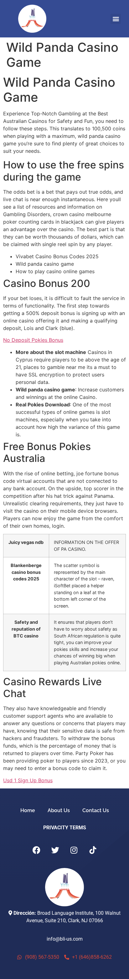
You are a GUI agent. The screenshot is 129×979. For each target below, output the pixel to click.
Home (27, 810)
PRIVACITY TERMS (64, 828)
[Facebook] (36, 850)
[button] (116, 19)
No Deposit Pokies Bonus (33, 340)
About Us (59, 810)
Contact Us (95, 810)
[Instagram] (74, 850)
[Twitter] (55, 850)
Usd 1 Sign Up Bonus (28, 780)
